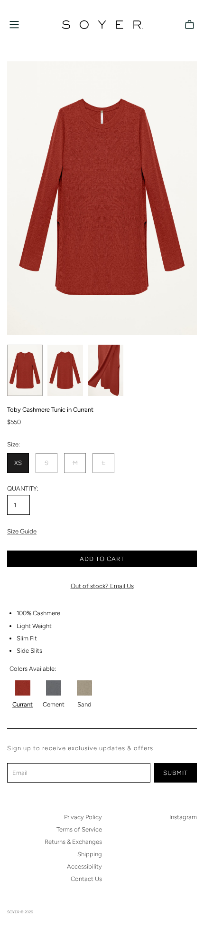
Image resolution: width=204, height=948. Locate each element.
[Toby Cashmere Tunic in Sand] (84, 687)
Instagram (183, 817)
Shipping (89, 854)
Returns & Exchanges (73, 841)
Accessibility (84, 866)
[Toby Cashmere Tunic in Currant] (22, 687)
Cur (17, 704)
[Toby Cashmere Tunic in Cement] (53, 688)
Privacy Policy (83, 817)
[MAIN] (14, 24)
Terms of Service (79, 829)
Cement (54, 704)
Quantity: (22, 488)
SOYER (13, 911)
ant (28, 704)
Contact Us (86, 878)
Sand (84, 704)
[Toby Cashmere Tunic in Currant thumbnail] (25, 370)
